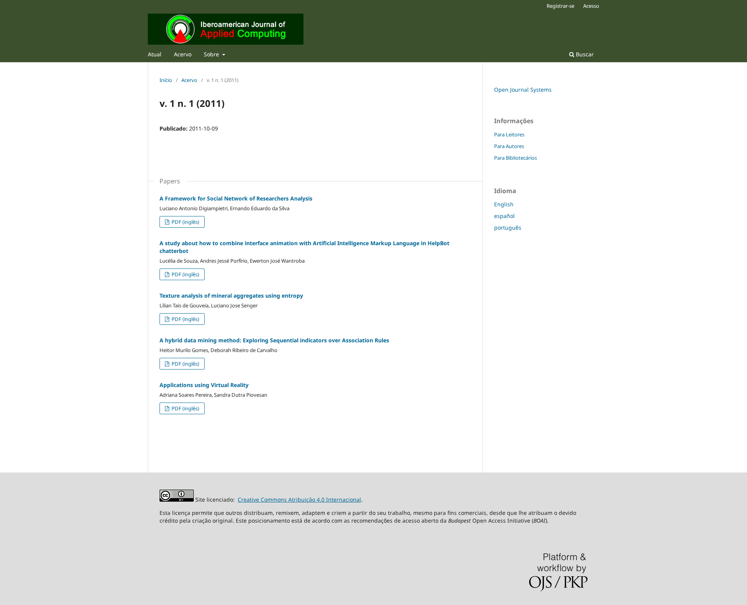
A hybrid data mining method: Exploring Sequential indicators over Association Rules (274, 340)
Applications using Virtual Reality (204, 385)
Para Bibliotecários (515, 157)
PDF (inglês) (184, 221)
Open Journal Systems (523, 89)
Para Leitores (509, 134)
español (504, 216)
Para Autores (509, 146)
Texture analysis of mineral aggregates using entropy (231, 295)
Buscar (584, 54)
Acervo (182, 54)
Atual (154, 54)
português (507, 227)
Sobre (212, 54)
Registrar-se (560, 5)
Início (166, 80)
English (504, 204)
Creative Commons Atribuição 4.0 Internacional (299, 499)
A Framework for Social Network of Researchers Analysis (236, 198)
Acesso (591, 5)
